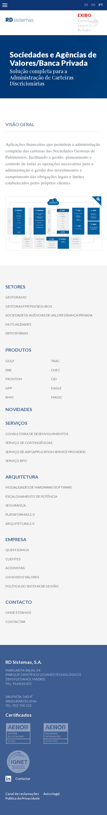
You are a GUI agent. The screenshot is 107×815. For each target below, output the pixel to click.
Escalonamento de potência (31, 496)
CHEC (55, 370)
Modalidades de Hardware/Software (38, 487)
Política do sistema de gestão (32, 586)
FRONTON (13, 379)
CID (53, 379)
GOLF (10, 361)
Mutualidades (18, 324)
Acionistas (15, 568)
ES (86, 5)
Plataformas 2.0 (20, 514)
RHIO (9, 397)
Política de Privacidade (22, 798)
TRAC (55, 361)
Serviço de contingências (28, 443)
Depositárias (16, 333)
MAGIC (56, 397)
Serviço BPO (16, 461)
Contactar (15, 621)
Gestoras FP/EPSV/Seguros (28, 306)
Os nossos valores (22, 577)
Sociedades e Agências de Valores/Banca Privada (48, 315)
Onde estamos (18, 612)
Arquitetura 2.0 (19, 523)
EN (93, 5)
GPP (8, 388)
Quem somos (17, 550)
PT (101, 5)
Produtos (18, 349)
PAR (8, 370)
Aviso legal (51, 794)
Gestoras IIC (16, 297)
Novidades (18, 409)
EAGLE (56, 388)
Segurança (15, 505)
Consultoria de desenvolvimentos (36, 434)
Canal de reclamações (22, 794)
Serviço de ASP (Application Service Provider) (45, 452)
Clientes (13, 559)
